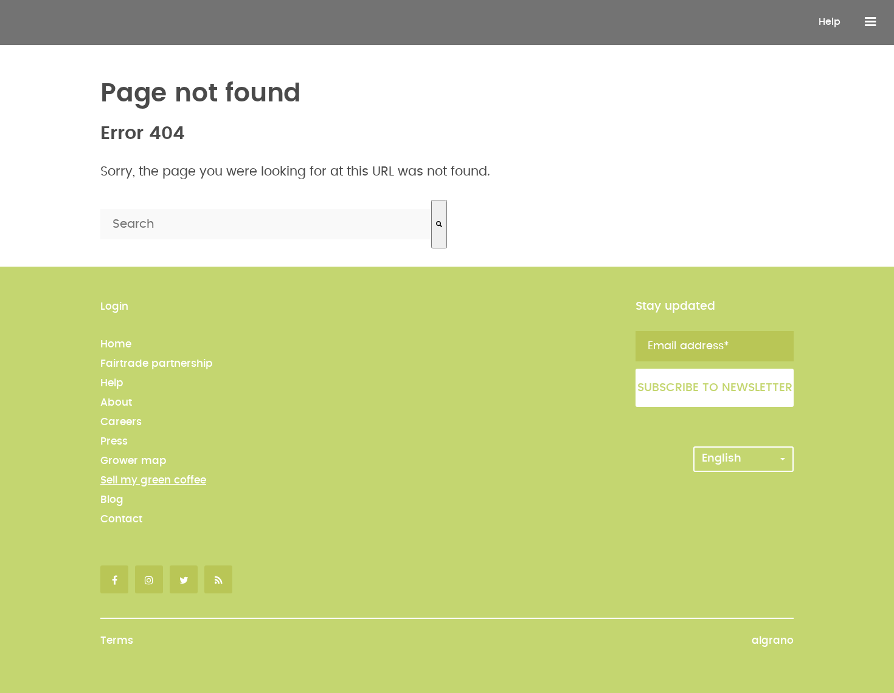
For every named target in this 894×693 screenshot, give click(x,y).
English (721, 458)
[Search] (439, 224)
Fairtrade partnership (156, 363)
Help (829, 22)
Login (114, 306)
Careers (121, 422)
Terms (116, 640)
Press (114, 441)
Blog (111, 499)
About (116, 402)
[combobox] (265, 224)
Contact (121, 519)
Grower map (133, 461)
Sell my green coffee (153, 480)
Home (115, 344)
